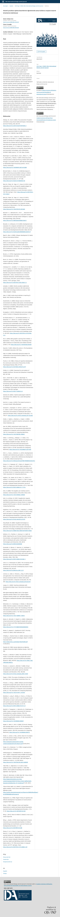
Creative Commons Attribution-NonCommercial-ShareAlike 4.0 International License (46, 92)
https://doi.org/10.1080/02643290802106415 (14, 220)
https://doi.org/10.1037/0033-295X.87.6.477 (14, 367)
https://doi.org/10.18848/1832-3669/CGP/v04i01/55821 (17, 530)
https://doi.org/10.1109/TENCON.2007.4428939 (15, 762)
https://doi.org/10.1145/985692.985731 (19, 732)
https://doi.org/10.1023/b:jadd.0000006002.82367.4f (17, 232)
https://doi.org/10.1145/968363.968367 (13, 721)
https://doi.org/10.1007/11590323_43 (13, 391)
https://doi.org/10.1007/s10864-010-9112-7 (14, 706)
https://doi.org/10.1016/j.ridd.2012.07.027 (14, 519)
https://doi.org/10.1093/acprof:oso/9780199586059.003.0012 (19, 461)
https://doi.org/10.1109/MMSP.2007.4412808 (15, 167)
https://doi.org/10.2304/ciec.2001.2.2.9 (13, 570)
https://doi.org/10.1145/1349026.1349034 (14, 494)
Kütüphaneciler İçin (7, 861)
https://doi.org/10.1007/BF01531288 (12, 828)
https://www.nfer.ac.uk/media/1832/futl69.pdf (15, 642)
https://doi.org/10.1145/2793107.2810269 (14, 209)
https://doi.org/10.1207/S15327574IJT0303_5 (14, 125)
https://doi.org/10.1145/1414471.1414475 (14, 692)
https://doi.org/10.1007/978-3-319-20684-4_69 (15, 847)
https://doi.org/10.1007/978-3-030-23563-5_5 (15, 282)
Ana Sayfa (5, 6)
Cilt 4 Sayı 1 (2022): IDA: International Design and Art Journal (29, 6)
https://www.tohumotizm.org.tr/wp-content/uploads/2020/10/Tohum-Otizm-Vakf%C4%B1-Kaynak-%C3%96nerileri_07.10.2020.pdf (17, 781)
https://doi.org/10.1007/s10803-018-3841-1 (14, 559)
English (5, 871)
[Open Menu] (3, 1)
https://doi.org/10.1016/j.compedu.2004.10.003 (15, 674)
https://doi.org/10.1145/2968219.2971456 (20, 449)
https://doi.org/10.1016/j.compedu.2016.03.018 (18, 581)
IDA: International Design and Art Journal (16, 1)
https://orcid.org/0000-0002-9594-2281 (11, 27)
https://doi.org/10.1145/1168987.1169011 (14, 615)
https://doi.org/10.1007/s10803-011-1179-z (14, 487)
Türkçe (5, 873)
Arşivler (11, 6)
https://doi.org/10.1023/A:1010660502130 (14, 180)
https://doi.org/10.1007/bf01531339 (16, 811)
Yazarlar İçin (6, 859)
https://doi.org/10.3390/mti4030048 (12, 544)
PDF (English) (42, 51)
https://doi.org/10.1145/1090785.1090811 (14, 434)
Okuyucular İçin (6, 857)
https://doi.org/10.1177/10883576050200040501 (15, 627)
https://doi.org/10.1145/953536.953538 (21, 344)
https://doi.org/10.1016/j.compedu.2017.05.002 (20, 415)
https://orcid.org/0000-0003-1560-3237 (11, 22)
